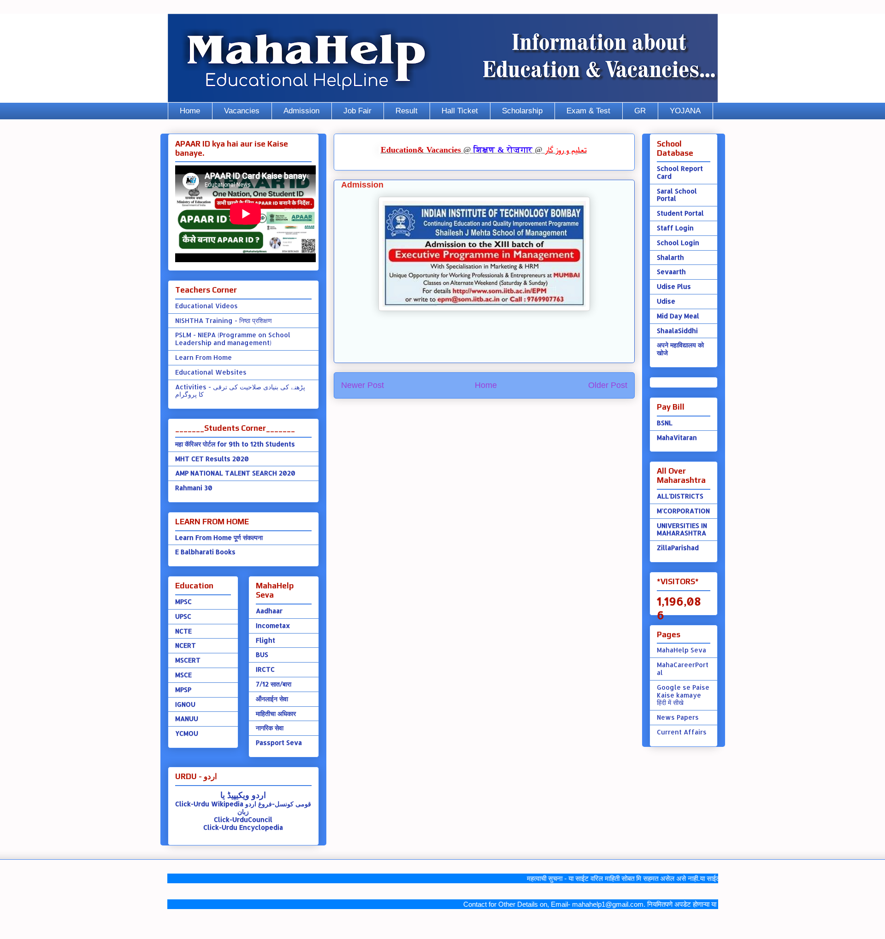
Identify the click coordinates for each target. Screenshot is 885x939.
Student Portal (680, 213)
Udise (666, 301)
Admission (301, 110)
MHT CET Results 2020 (212, 459)
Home (190, 110)
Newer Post (362, 385)
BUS (262, 654)
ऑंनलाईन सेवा (272, 699)
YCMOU (186, 733)
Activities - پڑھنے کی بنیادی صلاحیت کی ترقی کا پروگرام (240, 391)
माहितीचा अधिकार (276, 713)
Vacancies (242, 110)
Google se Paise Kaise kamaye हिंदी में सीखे (683, 695)
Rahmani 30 (193, 488)
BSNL (665, 423)
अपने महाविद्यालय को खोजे (680, 349)
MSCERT (188, 660)
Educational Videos (206, 306)
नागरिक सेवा (269, 728)
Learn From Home (203, 357)
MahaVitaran (677, 437)
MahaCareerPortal (682, 668)
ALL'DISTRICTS (680, 496)
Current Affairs (682, 732)
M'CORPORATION (683, 511)
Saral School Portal (677, 195)
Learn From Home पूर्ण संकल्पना (219, 537)
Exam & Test (588, 110)
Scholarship (522, 110)
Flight (265, 640)
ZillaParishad (678, 548)
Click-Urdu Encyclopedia (243, 827)
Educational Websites (211, 372)
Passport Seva (279, 742)
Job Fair (357, 110)
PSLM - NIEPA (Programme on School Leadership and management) (232, 338)
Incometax (273, 625)
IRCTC (265, 669)
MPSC (183, 601)
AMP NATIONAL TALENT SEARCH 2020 (235, 473)
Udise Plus (674, 286)
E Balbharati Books (205, 552)
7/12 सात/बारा (273, 684)
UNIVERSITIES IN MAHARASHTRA (682, 529)
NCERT (185, 645)
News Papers (678, 717)
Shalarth (670, 257)
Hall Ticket (460, 110)
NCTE (183, 631)
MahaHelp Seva (681, 650)
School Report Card (680, 172)
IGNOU (185, 704)
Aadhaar (269, 611)
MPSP (183, 689)
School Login (678, 242)
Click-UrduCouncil (243, 819)
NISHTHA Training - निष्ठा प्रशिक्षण (223, 320)
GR (640, 110)
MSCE (183, 675)
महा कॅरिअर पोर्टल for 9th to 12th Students (235, 444)
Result (406, 110)
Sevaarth (671, 272)
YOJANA (685, 110)
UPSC (183, 616)
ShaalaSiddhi (677, 331)
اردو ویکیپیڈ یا (243, 794)
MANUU (186, 718)
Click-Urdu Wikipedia (209, 804)
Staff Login (675, 228)
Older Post (607, 385)
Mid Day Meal (678, 316)
